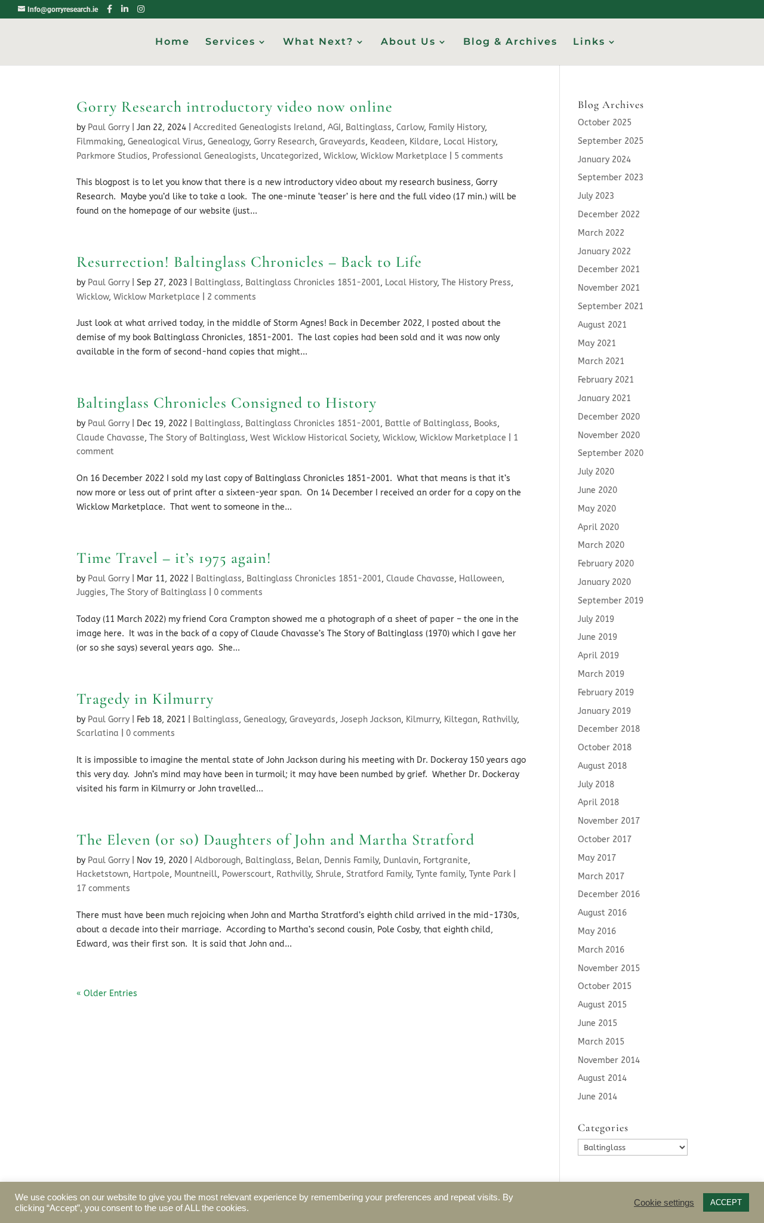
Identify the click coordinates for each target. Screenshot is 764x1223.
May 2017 (597, 858)
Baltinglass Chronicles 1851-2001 (312, 283)
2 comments (231, 297)
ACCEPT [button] (726, 1202)
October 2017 (604, 839)
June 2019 (597, 637)
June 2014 (597, 1097)
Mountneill (195, 874)
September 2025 (610, 141)
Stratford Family (378, 874)
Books (485, 423)
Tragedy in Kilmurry (145, 698)
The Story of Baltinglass (197, 438)
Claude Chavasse (110, 438)
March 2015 (601, 1042)
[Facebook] (109, 9)
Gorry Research (284, 142)
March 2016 (601, 950)
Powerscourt (247, 874)
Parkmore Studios (111, 156)
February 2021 (606, 380)
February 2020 (606, 564)
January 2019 (604, 711)
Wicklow (340, 156)
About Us (408, 42)
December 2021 (609, 269)
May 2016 (597, 931)
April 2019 (598, 656)
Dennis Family (351, 860)
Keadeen (387, 142)
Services (230, 42)
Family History (457, 127)
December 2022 (609, 215)
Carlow (410, 127)
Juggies (91, 592)
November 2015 (609, 968)
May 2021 (597, 343)
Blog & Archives (510, 42)
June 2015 (597, 1023)
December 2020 (609, 417)
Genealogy (228, 142)
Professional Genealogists (204, 156)
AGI (334, 127)
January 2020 (604, 582)
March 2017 (601, 876)
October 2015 (604, 986)
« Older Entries (106, 993)
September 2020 (610, 453)
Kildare (424, 142)
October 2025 (604, 123)
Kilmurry (422, 719)
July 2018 (596, 785)
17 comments (103, 888)
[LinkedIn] (124, 9)
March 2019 (601, 674)
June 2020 (597, 490)
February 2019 (606, 693)
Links (589, 42)
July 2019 (596, 619)
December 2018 (609, 729)
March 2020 (601, 545)
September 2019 (610, 601)
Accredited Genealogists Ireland (258, 127)
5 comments (478, 156)
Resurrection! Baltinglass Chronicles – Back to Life (249, 261)
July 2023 (596, 196)
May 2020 (597, 509)
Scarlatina (97, 733)
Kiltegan (461, 719)
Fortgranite (445, 860)
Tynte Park (490, 874)
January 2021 (604, 398)
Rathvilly (499, 719)
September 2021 (610, 306)
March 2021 (601, 361)
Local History (469, 142)
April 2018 (598, 802)
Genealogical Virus (165, 142)
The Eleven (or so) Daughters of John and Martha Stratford (275, 839)
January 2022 (604, 252)
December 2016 (609, 894)
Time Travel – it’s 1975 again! (174, 558)
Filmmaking (99, 142)
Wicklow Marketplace (404, 156)
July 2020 (596, 472)
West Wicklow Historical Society (314, 438)
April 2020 (598, 527)
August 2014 (602, 1078)
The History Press (476, 283)
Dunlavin (400, 860)
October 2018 (604, 748)
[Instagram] (140, 9)
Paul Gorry (109, 127)
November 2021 (609, 288)
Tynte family (440, 874)
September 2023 (610, 177)
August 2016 (602, 913)
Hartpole (151, 874)
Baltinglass (369, 127)
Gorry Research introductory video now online (234, 106)
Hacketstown (102, 874)
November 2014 (609, 1060)
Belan (307, 860)
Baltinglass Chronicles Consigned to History (226, 402)
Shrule (328, 874)
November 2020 (609, 435)
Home (172, 42)
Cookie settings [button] (664, 1202)
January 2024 (604, 160)
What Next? (318, 42)
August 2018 (602, 766)
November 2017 (609, 821)
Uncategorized (290, 156)
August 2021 (602, 325)
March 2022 (601, 233)
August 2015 (602, 1005)
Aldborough (218, 860)
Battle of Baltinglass (427, 423)
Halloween (480, 579)
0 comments (238, 592)
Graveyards (342, 142)
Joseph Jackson (370, 719)
